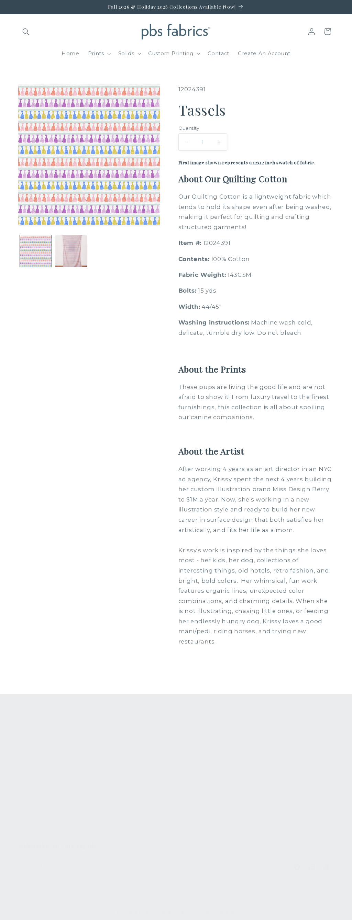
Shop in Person (39, 803)
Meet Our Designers (128, 769)
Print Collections (41, 744)
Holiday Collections (45, 757)
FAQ (106, 744)
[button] (26, 31)
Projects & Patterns (127, 819)
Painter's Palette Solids (41, 773)
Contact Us (115, 757)
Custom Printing (40, 791)
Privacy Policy (119, 832)
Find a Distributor (124, 807)
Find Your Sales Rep (127, 782)
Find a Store (117, 794)
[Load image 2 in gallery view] (71, 251)
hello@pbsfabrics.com (297, 770)
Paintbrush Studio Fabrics (163, 912)
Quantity (188, 128)
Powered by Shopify (214, 912)
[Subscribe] (139, 866)
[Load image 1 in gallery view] (36, 251)
